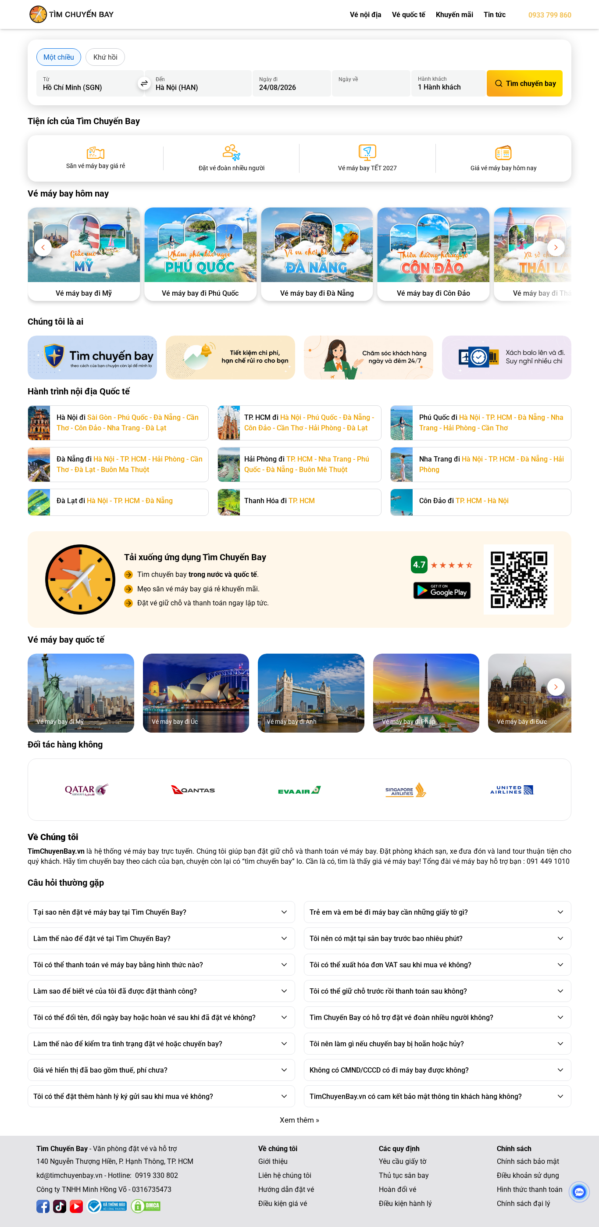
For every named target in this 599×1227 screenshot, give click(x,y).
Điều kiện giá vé (282, 1203)
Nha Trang (123, 428)
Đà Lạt (156, 428)
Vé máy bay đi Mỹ (84, 293)
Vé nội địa (366, 15)
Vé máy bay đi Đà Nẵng (317, 293)
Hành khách (432, 79)
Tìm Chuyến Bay (62, 1149)
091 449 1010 (548, 861)
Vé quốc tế (408, 15)
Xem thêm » (299, 1120)
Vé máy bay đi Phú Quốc (200, 293)
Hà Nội (290, 417)
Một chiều (58, 57)
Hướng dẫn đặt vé (286, 1189)
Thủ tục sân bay (404, 1175)
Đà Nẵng (167, 417)
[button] (43, 247)
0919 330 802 (156, 1175)
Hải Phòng (325, 428)
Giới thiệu (273, 1161)
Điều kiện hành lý (405, 1203)
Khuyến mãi (454, 15)
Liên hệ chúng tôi (284, 1175)
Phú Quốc (133, 417)
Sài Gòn (99, 417)
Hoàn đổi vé (397, 1189)
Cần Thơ (290, 428)
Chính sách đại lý (523, 1203)
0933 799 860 (549, 15)
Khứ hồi (105, 57)
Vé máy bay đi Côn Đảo (433, 293)
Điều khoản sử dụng (528, 1175)
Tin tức (495, 15)
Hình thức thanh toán (530, 1189)
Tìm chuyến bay (531, 83)
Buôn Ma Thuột (125, 469)
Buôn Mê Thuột (323, 469)
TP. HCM (499, 417)
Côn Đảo (88, 428)
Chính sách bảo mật (528, 1161)
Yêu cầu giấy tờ (402, 1161)
